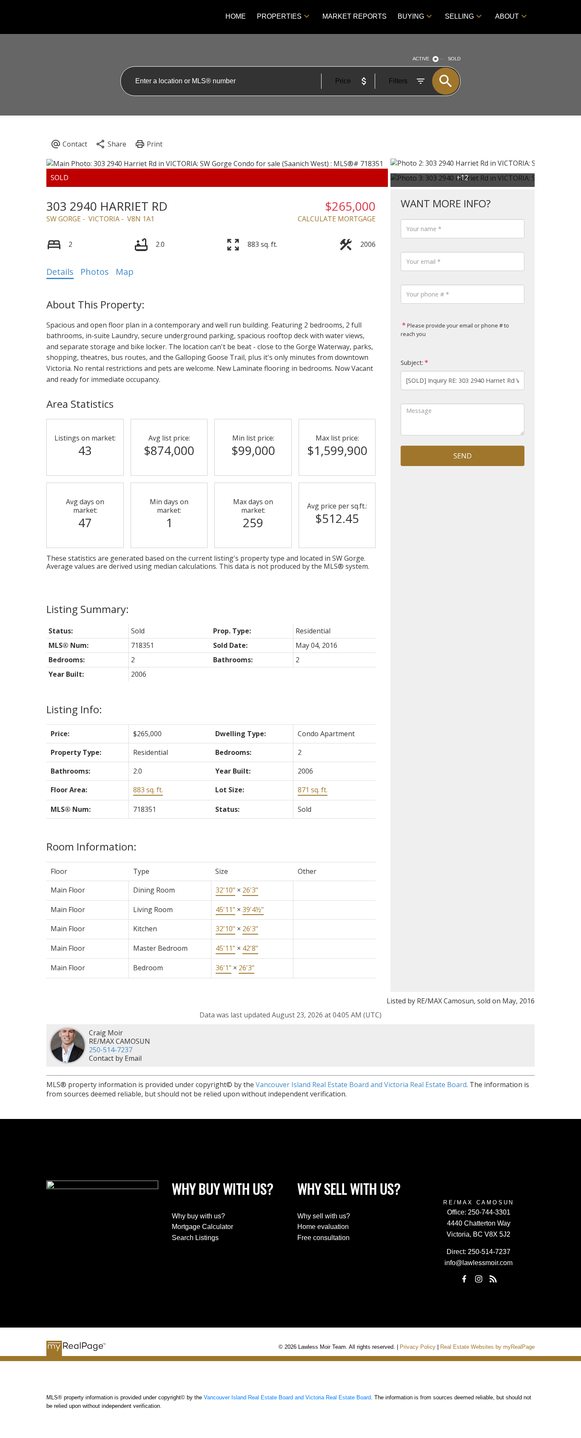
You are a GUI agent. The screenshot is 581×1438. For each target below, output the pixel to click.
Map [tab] (125, 271)
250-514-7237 (110, 1049)
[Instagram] (478, 1279)
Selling (459, 16)
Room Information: (91, 846)
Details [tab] (60, 271)
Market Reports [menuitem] (354, 16)
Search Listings (195, 1237)
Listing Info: (74, 709)
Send (462, 455)
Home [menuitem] (235, 16)
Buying (411, 16)
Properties (279, 16)
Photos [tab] (94, 271)
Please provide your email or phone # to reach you (455, 330)
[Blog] (493, 1279)
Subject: (412, 363)
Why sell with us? (323, 1216)
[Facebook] (464, 1279)
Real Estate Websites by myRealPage (487, 1347)
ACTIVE (421, 58)
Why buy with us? (198, 1216)
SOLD (454, 58)
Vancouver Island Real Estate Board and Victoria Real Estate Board (361, 1084)
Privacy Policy (418, 1347)
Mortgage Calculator (202, 1226)
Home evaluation (323, 1226)
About (507, 16)
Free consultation (323, 1237)
